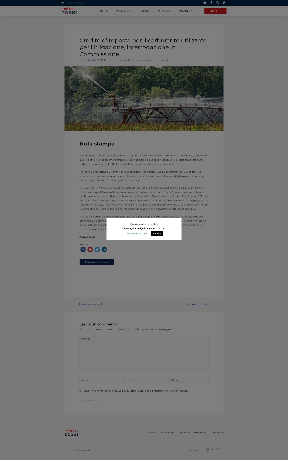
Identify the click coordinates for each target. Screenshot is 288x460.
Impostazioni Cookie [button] (137, 233)
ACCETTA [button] (157, 233)
